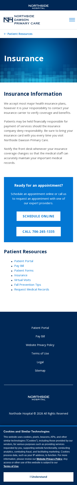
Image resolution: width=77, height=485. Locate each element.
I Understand (38, 476)
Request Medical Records (31, 289)
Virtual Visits (22, 280)
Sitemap (40, 370)
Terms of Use (40, 353)
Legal (40, 362)
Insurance (20, 275)
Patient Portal (23, 261)
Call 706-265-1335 (39, 231)
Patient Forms (24, 270)
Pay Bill (19, 266)
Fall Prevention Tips (27, 285)
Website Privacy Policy (40, 345)
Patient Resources (20, 34)
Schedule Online (38, 216)
